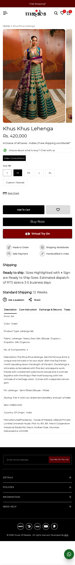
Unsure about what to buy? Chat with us (32, 150)
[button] (58, 209)
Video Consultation (14, 158)
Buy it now (37, 221)
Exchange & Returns (50, 309)
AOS (66, 535)
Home (6, 25)
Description (10, 309)
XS (28, 172)
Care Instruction (28, 309)
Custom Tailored (15, 182)
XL (50, 172)
